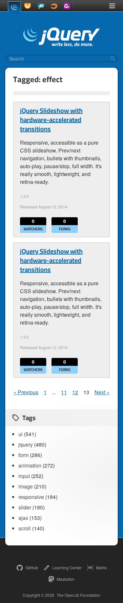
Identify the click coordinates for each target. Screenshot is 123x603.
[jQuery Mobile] (40, 5)
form (23, 455)
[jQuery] (14, 6)
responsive (31, 497)
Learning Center (67, 567)
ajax (23, 518)
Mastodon (65, 579)
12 (75, 392)
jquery (25, 444)
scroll (24, 528)
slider (24, 507)
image (25, 486)
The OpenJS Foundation (78, 595)
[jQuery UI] (27, 5)
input (24, 476)
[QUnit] (66, 5)
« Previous (25, 392)
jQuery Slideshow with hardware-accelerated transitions (51, 119)
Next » (102, 392)
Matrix (101, 567)
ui (20, 434)
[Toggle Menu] (112, 6)
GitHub (32, 567)
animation (29, 465)
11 (64, 392)
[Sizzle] (53, 5)
